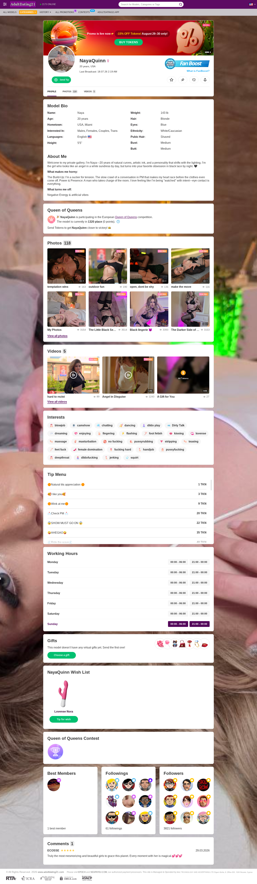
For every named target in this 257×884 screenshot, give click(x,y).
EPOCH (82, 872)
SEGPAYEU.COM (98, 872)
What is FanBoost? (198, 70)
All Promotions (64, 12)
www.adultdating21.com (51, 872)
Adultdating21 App (108, 12)
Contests (84, 12)
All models (9, 12)
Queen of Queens (126, 217)
